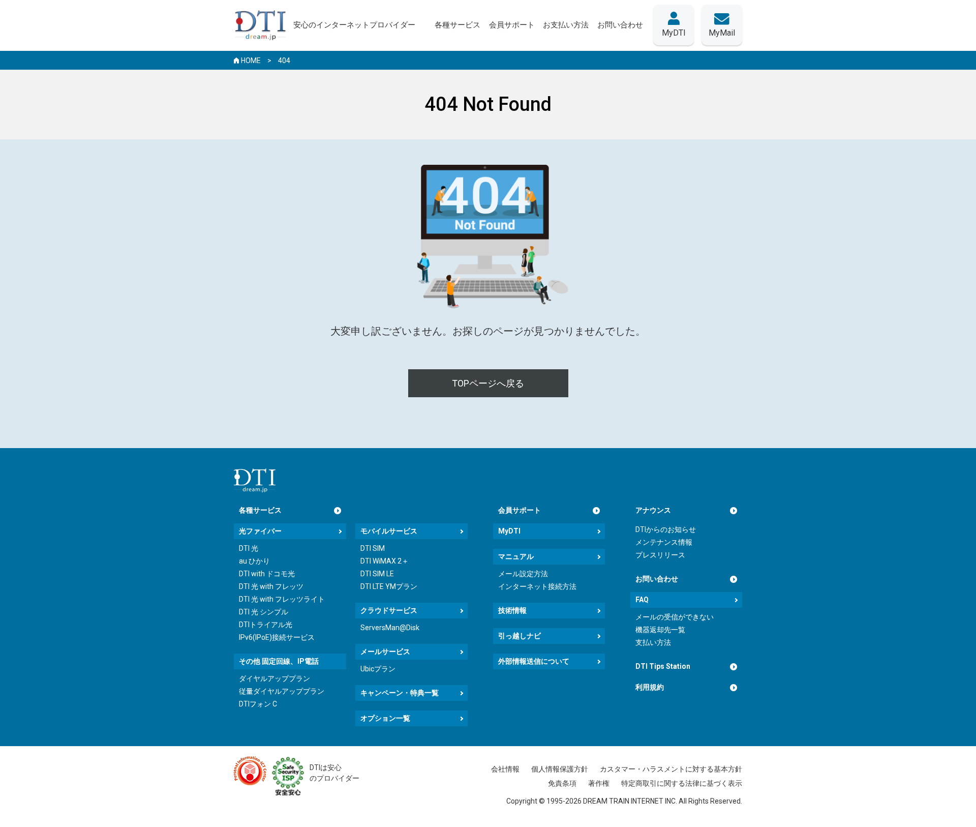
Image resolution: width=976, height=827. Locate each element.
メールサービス (385, 651)
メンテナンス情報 (663, 542)
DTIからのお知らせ (665, 529)
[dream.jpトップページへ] (255, 480)
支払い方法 (653, 642)
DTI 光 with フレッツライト (282, 599)
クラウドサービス (388, 610)
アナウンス (653, 510)
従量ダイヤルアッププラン (281, 691)
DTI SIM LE (377, 574)
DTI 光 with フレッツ (271, 586)
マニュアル (516, 556)
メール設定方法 (523, 574)
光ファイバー (260, 531)
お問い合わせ (656, 579)
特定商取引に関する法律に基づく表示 (681, 783)
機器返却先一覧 (660, 630)
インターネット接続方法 (537, 586)
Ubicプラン (377, 669)
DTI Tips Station (662, 666)
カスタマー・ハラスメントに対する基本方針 (671, 769)
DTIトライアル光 (265, 625)
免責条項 (562, 783)
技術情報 (512, 610)
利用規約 (649, 687)
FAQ (642, 600)
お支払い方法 (566, 24)
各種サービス (260, 510)
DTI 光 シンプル (263, 612)
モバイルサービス (388, 531)
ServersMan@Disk (389, 628)
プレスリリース (660, 555)
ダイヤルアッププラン (274, 678)
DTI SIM (372, 548)
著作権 (598, 783)
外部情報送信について (533, 661)
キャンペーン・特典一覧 (399, 693)
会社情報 (505, 769)
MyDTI (509, 531)
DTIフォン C (258, 704)
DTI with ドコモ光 (267, 574)
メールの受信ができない (674, 617)
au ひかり (254, 561)
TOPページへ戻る (488, 383)
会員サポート (519, 510)
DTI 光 (248, 548)
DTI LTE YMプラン (388, 586)
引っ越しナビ (519, 636)
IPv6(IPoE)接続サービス (277, 637)
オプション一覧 (385, 718)
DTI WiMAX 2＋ (384, 561)
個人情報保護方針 (559, 769)
